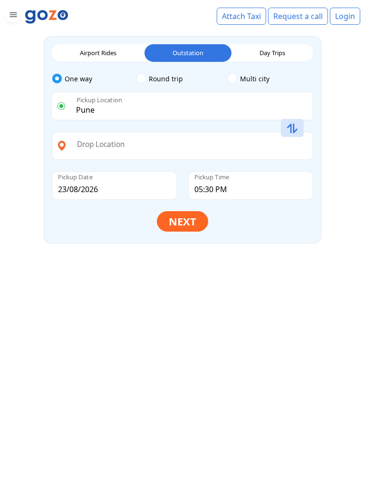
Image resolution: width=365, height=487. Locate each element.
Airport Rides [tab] (98, 53)
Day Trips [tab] (272, 53)
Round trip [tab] (166, 78)
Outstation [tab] (188, 53)
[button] (12, 16)
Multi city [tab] (254, 78)
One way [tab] (78, 78)
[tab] (94, 79)
